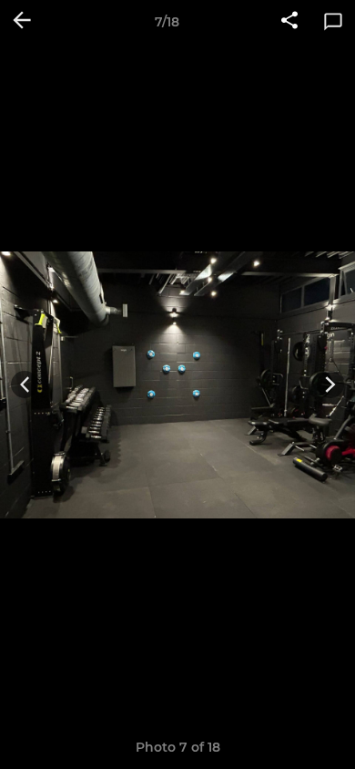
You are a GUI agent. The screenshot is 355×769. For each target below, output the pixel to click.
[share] (289, 22)
